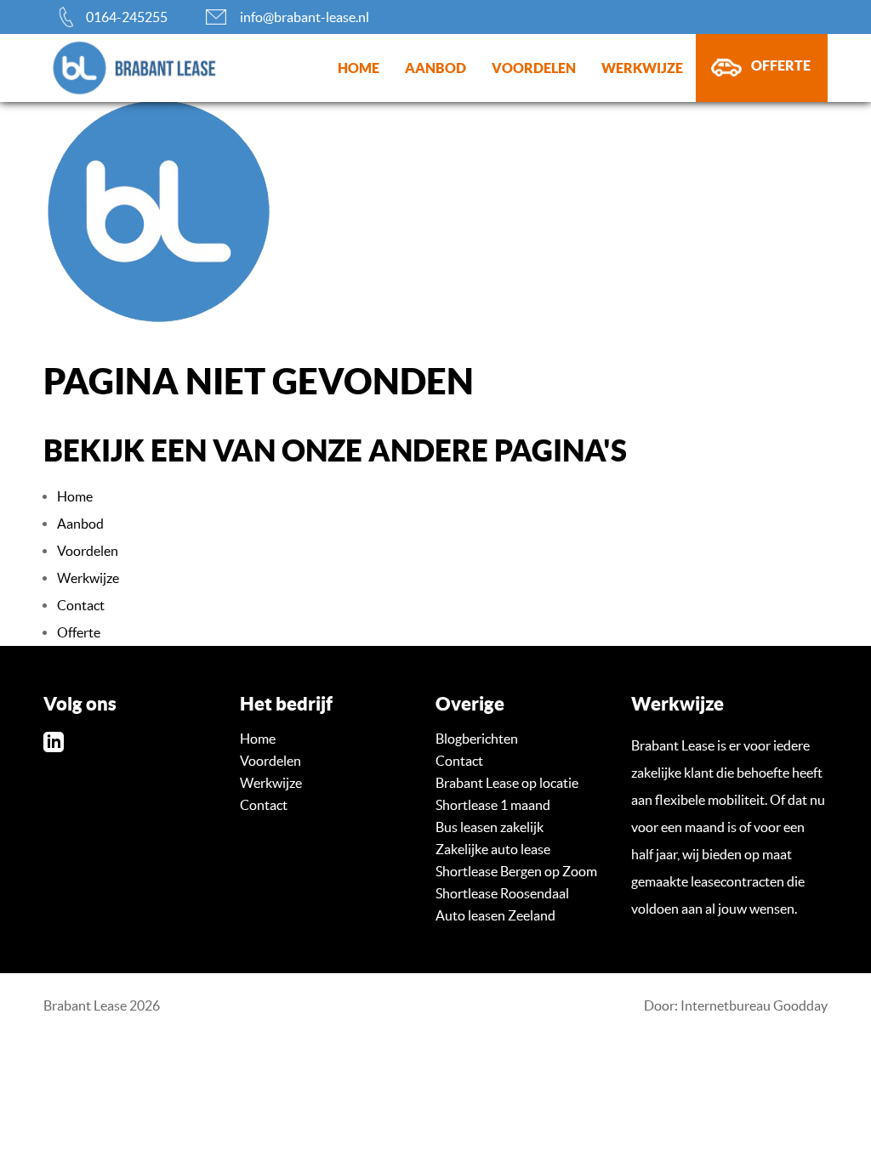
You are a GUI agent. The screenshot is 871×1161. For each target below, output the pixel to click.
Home (358, 68)
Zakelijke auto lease (493, 849)
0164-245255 (127, 17)
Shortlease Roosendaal (502, 893)
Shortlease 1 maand (493, 805)
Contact (81, 605)
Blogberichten (477, 738)
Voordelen (534, 68)
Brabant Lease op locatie (507, 782)
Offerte (781, 65)
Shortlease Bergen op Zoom (516, 871)
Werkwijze (642, 68)
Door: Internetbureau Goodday (736, 1005)
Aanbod (435, 68)
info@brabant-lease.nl (304, 17)
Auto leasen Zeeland (495, 915)
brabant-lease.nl (107, 68)
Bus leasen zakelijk (490, 827)
